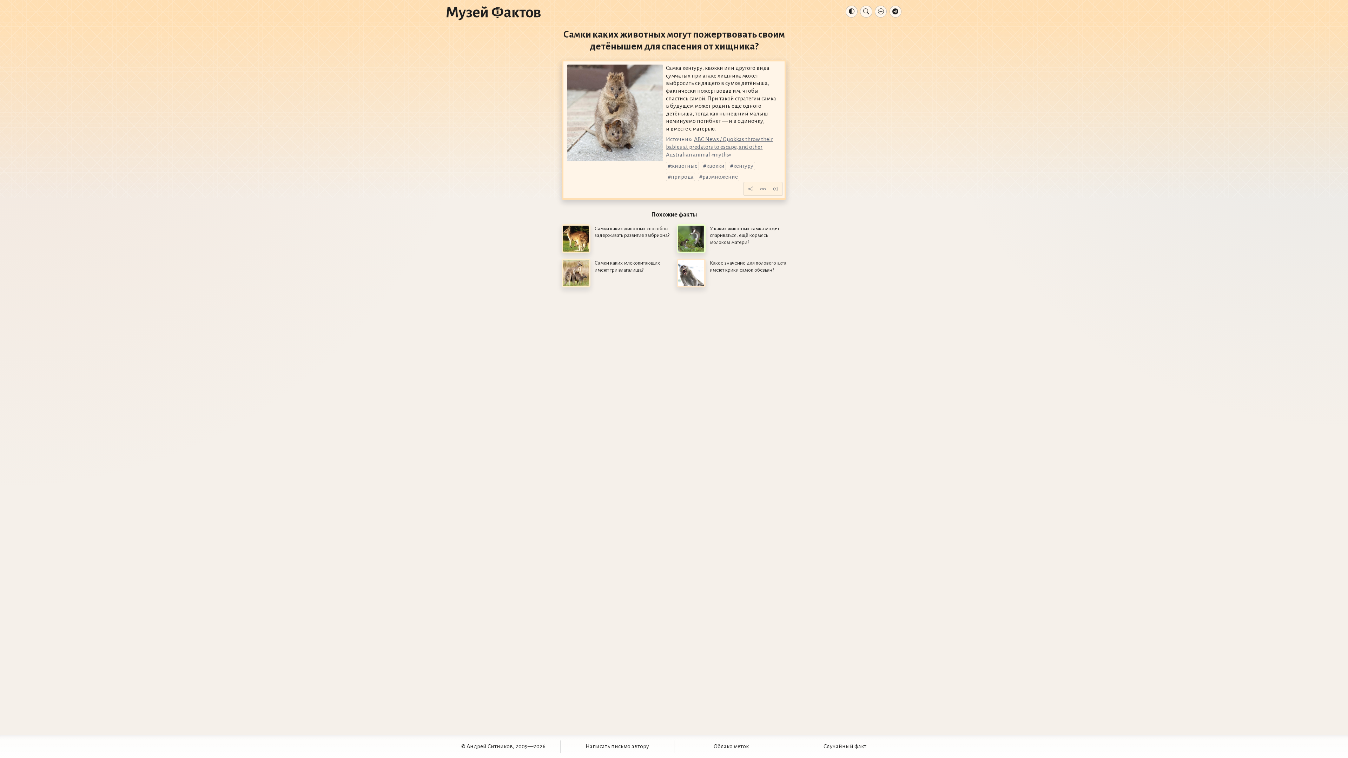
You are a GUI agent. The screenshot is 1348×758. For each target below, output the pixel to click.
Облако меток (731, 746)
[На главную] (494, 13)
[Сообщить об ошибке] (775, 188)
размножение (720, 177)
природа (682, 177)
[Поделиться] (750, 188)
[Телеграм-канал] (895, 12)
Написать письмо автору (617, 746)
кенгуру (743, 166)
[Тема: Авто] (852, 12)
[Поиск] (866, 12)
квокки (715, 166)
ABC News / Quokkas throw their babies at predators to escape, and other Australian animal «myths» (719, 147)
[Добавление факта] (881, 12)
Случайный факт (845, 746)
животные (684, 166)
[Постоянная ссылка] (763, 188)
